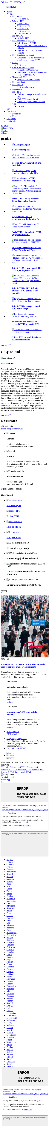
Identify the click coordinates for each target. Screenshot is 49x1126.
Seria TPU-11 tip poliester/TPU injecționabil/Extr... (26, 233)
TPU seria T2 (23, 19)
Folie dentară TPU (17, 767)
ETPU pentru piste (21, 150)
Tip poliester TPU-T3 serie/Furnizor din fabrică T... (25, 217)
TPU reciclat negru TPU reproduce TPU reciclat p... (24, 179)
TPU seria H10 (23, 26)
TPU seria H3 (23, 28)
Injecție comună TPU (26, 43)
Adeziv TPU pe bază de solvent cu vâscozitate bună (26, 338)
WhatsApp (5, 779)
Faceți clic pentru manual (12, 429)
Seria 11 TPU (23, 23)
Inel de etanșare (14, 505)
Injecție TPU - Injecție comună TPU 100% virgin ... (26, 307)
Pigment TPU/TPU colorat (28, 79)
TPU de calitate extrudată (23, 55)
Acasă (9, 11)
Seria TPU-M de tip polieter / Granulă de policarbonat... (25, 200)
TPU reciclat (17, 84)
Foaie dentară (18, 89)
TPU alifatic (17, 16)
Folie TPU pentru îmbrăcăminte (31, 101)
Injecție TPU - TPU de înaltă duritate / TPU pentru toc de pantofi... (25, 290)
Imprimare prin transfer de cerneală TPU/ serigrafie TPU (32, 73)
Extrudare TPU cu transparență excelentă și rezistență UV (30, 59)
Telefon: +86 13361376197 (13, 2)
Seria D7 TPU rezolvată (27, 70)
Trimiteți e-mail (7, 777)
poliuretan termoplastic (17, 687)
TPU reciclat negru (25, 87)
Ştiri (8, 109)
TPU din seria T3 (24, 33)
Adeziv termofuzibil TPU (23, 67)
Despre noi (11, 118)
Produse (10, 14)
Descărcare (11, 111)
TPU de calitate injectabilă (23, 41)
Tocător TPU (13, 516)
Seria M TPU (23, 38)
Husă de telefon (14, 527)
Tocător (20, 106)
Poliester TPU (18, 21)
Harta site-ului (13, 731)
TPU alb (4, 767)
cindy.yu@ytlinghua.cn (17, 738)
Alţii (14, 104)
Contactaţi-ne (12, 121)
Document (16, 114)
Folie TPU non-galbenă (27, 99)
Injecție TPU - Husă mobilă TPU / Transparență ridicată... (27, 269)
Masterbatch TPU (19, 77)
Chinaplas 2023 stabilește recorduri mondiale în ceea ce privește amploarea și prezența (23, 665)
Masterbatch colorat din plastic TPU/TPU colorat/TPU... (26, 248)
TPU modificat (18, 82)
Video (14, 116)
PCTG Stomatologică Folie (20, 772)
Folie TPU (16, 92)
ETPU (15, 62)
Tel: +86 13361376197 (16, 748)
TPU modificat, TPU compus (26, 770)
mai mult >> (6, 345)
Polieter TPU (17, 36)
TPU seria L (22, 65)
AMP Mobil (12, 734)
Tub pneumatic (14, 537)
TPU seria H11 (23, 31)
